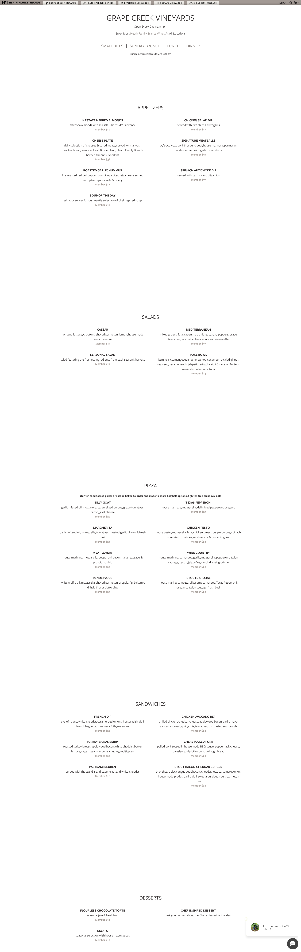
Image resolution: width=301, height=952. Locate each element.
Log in (291, 3)
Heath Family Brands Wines (147, 33)
